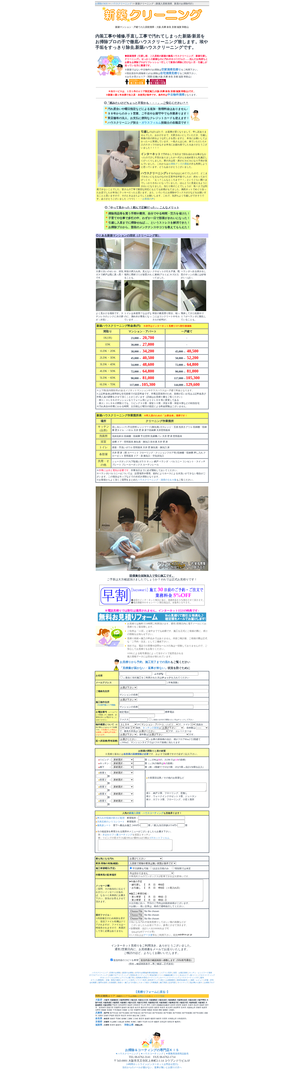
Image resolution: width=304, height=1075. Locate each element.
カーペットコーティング (169, 978)
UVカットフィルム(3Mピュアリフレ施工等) (117, 978)
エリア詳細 (160, 996)
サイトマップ (183, 982)
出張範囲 (112, 982)
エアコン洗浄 (166, 973)
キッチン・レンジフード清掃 (200, 973)
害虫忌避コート (156, 975)
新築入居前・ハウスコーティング (146, 813)
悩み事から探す (196, 982)
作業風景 (154, 982)
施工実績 (163, 982)
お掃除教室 (170, 980)
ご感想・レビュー (196, 980)
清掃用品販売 (182, 980)
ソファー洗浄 (141, 980)
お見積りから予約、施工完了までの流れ (145, 661)
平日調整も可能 (140, 868)
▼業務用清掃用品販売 (177, 1053)
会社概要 (93, 982)
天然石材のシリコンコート (111, 821)
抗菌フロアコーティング (119, 975)
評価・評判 (209, 980)
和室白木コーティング (139, 975)
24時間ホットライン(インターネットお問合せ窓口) (152, 1064)
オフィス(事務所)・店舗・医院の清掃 (105, 980)
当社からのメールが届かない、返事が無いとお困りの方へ (152, 1067)
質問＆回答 (102, 982)
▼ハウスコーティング (152, 1053)
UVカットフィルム (159, 837)
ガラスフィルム (151, 122)
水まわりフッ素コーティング (117, 834)
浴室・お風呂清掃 (180, 973)
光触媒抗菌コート (171, 975)
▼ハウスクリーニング (126, 1053)
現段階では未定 (183, 868)
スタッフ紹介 (144, 982)
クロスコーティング (207, 975)
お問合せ (141, 996)
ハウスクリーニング (121, 3)
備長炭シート (104, 825)
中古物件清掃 (175, 94)
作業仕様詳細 (152, 973)
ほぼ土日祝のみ (161, 868)
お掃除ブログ (209, 982)
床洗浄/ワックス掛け (156, 980)
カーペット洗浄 (128, 980)
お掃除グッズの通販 (178, 163)
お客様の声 (148, 199)
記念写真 (172, 982)
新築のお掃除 (127, 973)
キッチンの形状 (151, 727)
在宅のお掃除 (140, 973)
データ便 (148, 935)
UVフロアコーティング (98, 975)
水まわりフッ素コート (188, 975)
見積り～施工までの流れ (127, 982)
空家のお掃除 (115, 973)
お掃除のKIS (101, 3)
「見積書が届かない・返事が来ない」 (144, 667)
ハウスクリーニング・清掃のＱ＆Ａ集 (157, 479)
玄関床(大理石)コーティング (147, 978)
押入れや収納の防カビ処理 (111, 818)
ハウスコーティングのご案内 (192, 978)
